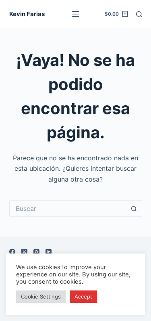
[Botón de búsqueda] (134, 208)
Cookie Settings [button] (41, 296)
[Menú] (75, 14)
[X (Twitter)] (24, 252)
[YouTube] (49, 252)
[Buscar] (139, 14)
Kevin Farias (27, 14)
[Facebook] (12, 252)
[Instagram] (36, 252)
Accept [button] (83, 296)
